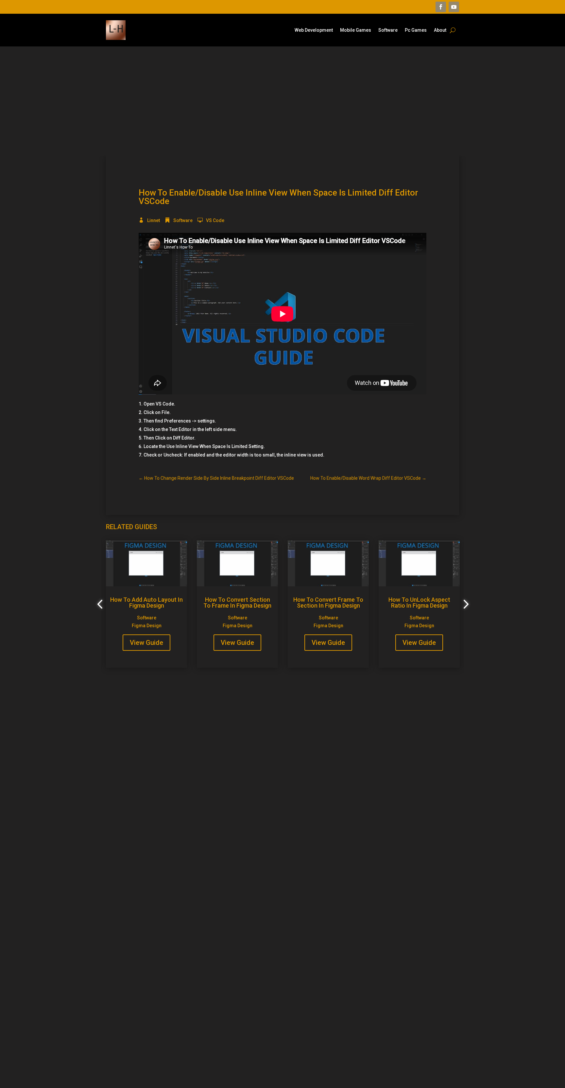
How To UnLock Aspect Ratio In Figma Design (419, 602)
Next (464, 604)
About (440, 30)
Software (388, 30)
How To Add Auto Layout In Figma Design (146, 602)
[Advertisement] (282, 101)
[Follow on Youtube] (454, 7)
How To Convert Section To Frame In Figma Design (237, 602)
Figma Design (147, 625)
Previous (101, 604)
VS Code (215, 220)
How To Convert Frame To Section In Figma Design (328, 602)
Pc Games (416, 30)
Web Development (314, 30)
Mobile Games (355, 30)
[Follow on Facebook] (441, 7)
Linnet (153, 220)
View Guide (146, 643)
